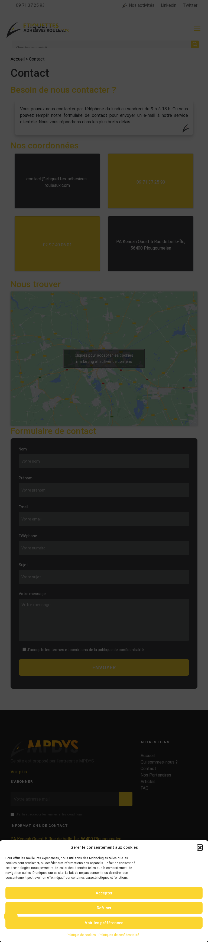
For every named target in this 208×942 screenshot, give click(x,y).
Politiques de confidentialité (119, 935)
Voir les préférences (104, 922)
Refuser (104, 907)
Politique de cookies (81, 935)
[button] (200, 847)
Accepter (104, 893)
